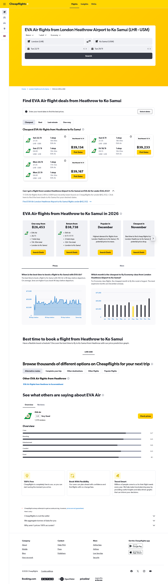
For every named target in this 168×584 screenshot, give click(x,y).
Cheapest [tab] (29, 122)
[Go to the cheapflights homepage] (19, 4)
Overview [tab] (29, 405)
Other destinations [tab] (75, 371)
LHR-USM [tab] (89, 352)
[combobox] (30, 35)
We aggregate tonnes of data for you (40, 520)
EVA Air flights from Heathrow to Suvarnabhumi (43, 384)
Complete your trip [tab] (54, 371)
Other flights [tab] (93, 371)
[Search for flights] (4, 12)
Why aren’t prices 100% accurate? (39, 525)
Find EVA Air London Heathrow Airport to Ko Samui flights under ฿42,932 (55, 201)
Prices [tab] (55, 266)
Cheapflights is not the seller (36, 516)
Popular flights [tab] (110, 371)
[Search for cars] (4, 23)
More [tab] (122, 266)
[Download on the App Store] (136, 552)
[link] (38, 252)
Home (24, 89)
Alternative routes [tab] (32, 371)
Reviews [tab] (40, 405)
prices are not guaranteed (75, 508)
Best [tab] (40, 122)
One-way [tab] (67, 122)
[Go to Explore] (4, 28)
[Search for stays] (4, 17)
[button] (4, 4)
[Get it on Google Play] (136, 546)
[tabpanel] (89, 301)
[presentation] (83, 129)
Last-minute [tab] (53, 122)
